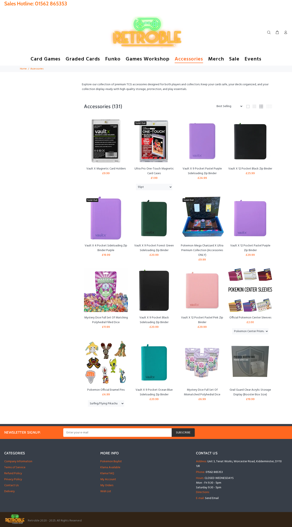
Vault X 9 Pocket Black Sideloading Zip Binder (154, 320)
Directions (202, 492)
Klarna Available (110, 467)
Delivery (9, 491)
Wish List (105, 491)
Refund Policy (13, 473)
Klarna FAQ (107, 473)
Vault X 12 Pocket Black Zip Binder (250, 168)
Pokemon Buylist (111, 461)
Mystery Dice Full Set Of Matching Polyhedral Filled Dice (106, 320)
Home (23, 69)
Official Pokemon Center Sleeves (250, 317)
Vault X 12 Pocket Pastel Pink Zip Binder (202, 320)
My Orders (106, 485)
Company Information (18, 461)
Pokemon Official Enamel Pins (106, 389)
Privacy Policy (13, 479)
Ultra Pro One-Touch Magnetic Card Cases (154, 171)
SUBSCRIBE (183, 432)
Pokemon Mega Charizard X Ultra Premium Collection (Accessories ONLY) (202, 250)
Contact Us (11, 485)
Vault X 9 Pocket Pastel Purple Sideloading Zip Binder (202, 171)
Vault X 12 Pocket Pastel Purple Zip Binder (250, 248)
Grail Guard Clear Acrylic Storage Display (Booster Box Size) (250, 392)
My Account (108, 479)
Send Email (212, 498)
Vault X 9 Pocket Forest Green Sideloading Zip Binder (154, 248)
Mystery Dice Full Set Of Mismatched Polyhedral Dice (202, 392)
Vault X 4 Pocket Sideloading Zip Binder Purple (106, 248)
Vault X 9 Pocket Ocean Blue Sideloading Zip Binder (154, 392)
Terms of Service (14, 467)
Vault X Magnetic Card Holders (106, 168)
